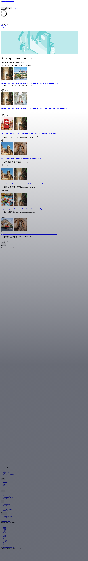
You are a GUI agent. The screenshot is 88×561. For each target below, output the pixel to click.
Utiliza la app (3, 25)
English (4, 525)
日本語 (4, 538)
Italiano (4, 536)
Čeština (4, 528)
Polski (4, 541)
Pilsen (4, 476)
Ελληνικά (5, 531)
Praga (4, 470)
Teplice (4, 471)
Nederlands (5, 537)
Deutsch (4, 530)
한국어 (4, 535)
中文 (4, 544)
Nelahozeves (5, 473)
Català (4, 527)
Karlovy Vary (6, 472)
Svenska (5, 543)
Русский (5, 542)
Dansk (4, 529)
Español (4, 532)
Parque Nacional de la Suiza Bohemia (10, 474)
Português (5, 540)
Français (5, 534)
